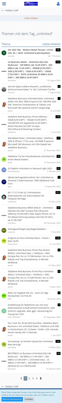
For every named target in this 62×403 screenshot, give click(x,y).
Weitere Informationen (12, 399)
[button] (4, 3)
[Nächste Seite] (41, 378)
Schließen (29, 399)
